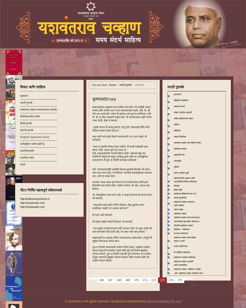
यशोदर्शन (177, 130)
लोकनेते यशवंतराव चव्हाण (183, 225)
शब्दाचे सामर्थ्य (179, 106)
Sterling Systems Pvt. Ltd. (164, 301)
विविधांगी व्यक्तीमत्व (181, 100)
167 (110, 280)
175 (180, 280)
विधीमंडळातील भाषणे (30, 116)
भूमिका (176, 167)
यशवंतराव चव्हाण (180, 149)
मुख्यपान (24, 95)
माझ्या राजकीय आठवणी (183, 112)
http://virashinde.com (32, 202)
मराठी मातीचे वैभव (181, 246)
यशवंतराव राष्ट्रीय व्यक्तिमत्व (184, 257)
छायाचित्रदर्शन (27, 150)
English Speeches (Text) (34, 137)
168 (119, 280)
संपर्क (22, 164)
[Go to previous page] (95, 278)
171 (145, 280)
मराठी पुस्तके (26, 102)
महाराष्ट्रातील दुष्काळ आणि (184, 178)
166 (101, 280)
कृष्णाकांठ (177, 94)
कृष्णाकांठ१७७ (104, 99)
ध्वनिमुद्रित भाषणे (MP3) (32, 144)
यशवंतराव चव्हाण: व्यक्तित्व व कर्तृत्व (187, 269)
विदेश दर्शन (178, 190)
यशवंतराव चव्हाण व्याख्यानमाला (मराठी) (38, 109)
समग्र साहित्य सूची (181, 173)
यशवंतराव (177, 193)
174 (171, 280)
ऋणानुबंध (177, 161)
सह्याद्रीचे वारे (179, 155)
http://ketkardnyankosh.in (35, 198)
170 (136, 280)
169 (127, 280)
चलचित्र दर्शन (27, 157)
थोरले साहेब (178, 209)
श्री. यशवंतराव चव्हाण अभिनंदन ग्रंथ (189, 273)
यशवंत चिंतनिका (180, 136)
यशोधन (176, 124)
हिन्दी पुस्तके (26, 123)
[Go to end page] (190, 278)
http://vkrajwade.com (32, 207)
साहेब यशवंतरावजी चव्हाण (183, 118)
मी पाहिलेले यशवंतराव (182, 252)
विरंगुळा (177, 186)
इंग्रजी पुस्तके (26, 130)
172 (153, 280)
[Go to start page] (91, 278)
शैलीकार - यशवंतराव (182, 229)
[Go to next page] (186, 278)
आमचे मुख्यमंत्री (180, 197)
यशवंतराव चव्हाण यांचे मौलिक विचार (187, 143)
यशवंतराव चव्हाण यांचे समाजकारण (187, 217)
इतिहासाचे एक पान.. (189, 193)
